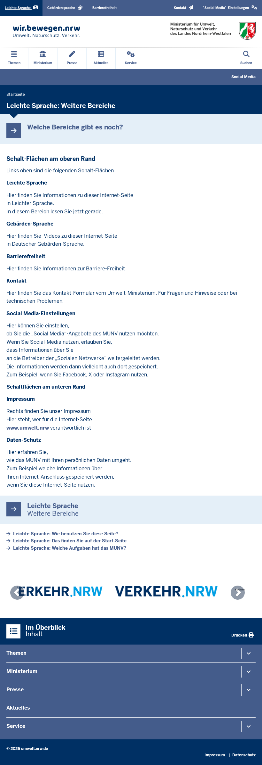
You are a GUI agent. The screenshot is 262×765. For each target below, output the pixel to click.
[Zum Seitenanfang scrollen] (249, 753)
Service (15, 726)
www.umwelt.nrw (27, 427)
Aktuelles (18, 707)
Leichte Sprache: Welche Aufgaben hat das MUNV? (69, 548)
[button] (230, 8)
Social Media (243, 76)
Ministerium (21, 671)
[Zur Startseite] (46, 31)
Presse (15, 689)
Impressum (214, 755)
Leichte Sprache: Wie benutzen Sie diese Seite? (65, 534)
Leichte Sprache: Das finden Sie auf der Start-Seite (70, 541)
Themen (16, 653)
